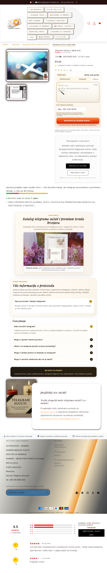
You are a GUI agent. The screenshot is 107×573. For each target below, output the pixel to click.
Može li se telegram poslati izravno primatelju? (35, 346)
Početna (5, 44)
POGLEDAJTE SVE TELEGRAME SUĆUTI (60, 419)
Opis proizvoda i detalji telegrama (30, 301)
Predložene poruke (65, 79)
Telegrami (15, 44)
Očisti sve (95, 79)
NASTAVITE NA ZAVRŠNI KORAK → (78, 121)
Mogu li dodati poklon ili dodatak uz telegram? (35, 353)
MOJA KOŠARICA (59, 444)
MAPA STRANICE (59, 465)
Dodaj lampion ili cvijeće (78, 172)
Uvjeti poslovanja (13, 467)
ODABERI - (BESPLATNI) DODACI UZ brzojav (25, 459)
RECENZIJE (57, 463)
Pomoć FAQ (57, 455)
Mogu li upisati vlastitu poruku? (28, 340)
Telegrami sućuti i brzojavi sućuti (36, 44)
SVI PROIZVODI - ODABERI (17, 446)
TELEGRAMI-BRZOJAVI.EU (42, 512)
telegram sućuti (48, 412)
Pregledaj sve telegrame (78, 165)
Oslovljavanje (82, 79)
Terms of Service (61, 451)
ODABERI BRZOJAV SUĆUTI (18, 450)
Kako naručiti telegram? (24, 326)
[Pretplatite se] (47, 492)
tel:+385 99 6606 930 (15, 480)
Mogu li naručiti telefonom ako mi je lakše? (33, 359)
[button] (35, 9)
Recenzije (10, 471)
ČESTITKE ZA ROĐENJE (16, 454)
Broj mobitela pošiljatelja (65, 105)
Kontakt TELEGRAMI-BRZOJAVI (65, 459)
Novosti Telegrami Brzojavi (17, 476)
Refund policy (12, 463)
